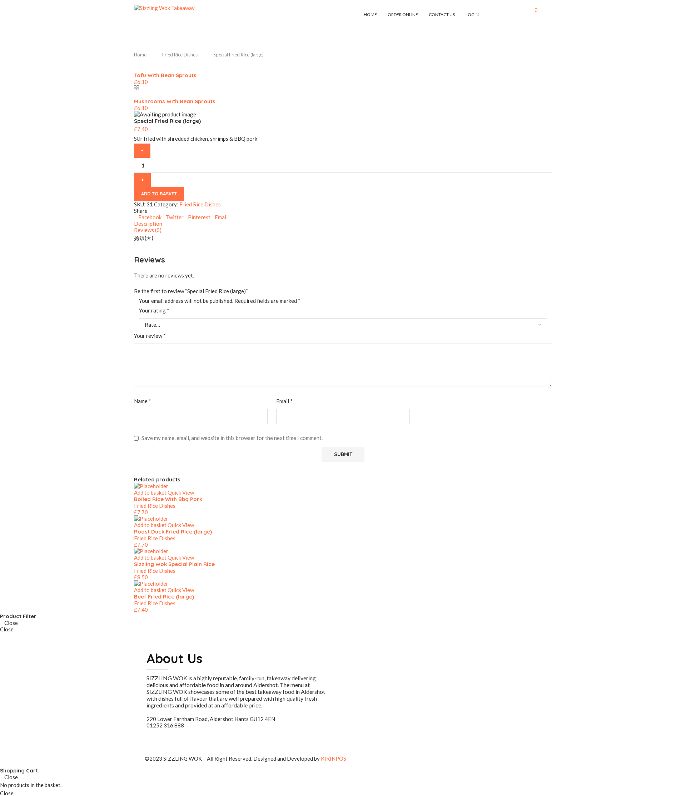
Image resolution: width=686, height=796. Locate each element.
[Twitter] (499, 14)
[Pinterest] (510, 14)
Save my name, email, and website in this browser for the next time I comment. (232, 438)
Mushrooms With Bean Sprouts (174, 101)
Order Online (403, 14)
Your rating (154, 310)
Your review (150, 335)
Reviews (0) (147, 230)
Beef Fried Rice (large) (164, 596)
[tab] (343, 223)
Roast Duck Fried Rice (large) (173, 531)
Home (370, 14)
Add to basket (159, 193)
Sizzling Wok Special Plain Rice (174, 564)
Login (472, 14)
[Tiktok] (525, 14)
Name (142, 401)
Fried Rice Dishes (180, 54)
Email (284, 401)
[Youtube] (518, 14)
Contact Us (442, 14)
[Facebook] (491, 14)
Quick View (181, 492)
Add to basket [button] (150, 492)
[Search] (548, 14)
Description (148, 223)
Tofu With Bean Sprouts (165, 75)
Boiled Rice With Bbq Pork (168, 499)
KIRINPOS (333, 758)
